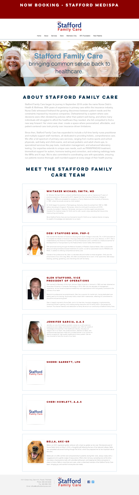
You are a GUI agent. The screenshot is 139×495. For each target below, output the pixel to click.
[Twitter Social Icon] (93, 482)
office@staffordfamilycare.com (41, 486)
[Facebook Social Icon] (89, 482)
